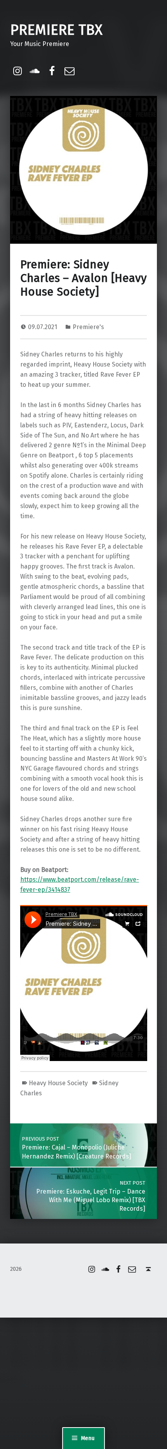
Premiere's (88, 327)
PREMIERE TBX (56, 30)
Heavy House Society (58, 1083)
